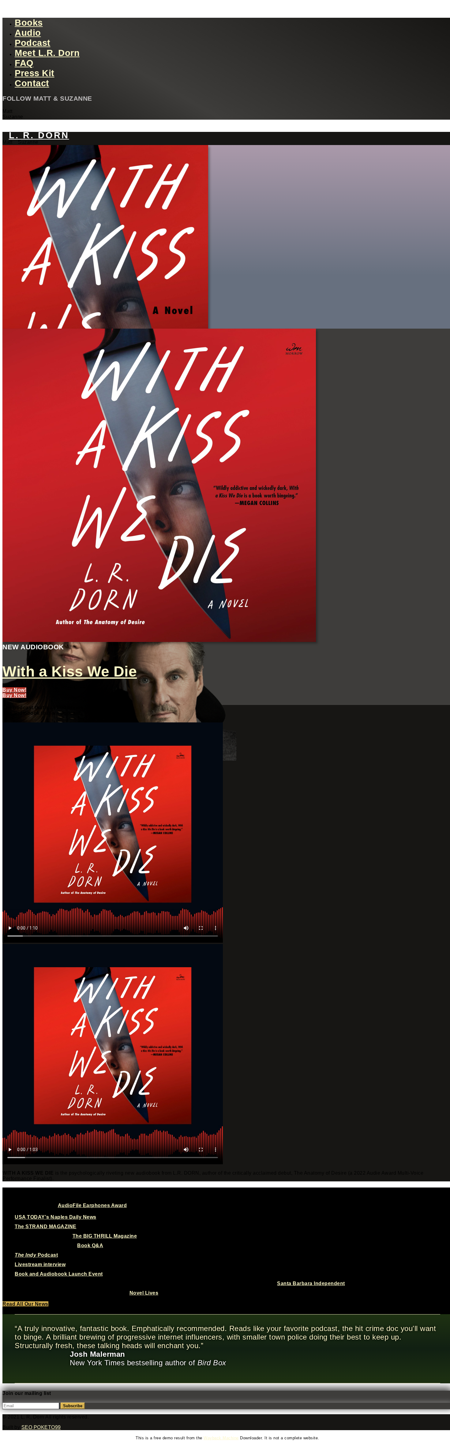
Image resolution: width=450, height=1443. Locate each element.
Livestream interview (40, 1264)
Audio (28, 33)
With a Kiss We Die (69, 671)
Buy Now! (14, 689)
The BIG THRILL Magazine (105, 1236)
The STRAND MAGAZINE (46, 1226)
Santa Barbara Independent (311, 1283)
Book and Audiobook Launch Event (59, 1274)
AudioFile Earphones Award (92, 1205)
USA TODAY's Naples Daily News (55, 1217)
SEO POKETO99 (41, 1427)
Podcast (33, 43)
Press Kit (34, 73)
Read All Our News (25, 1304)
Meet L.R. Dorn (47, 53)
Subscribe (72, 1406)
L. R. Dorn (39, 135)
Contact (32, 83)
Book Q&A (90, 1245)
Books (29, 23)
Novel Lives (144, 1293)
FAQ (24, 63)
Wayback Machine (221, 1438)
